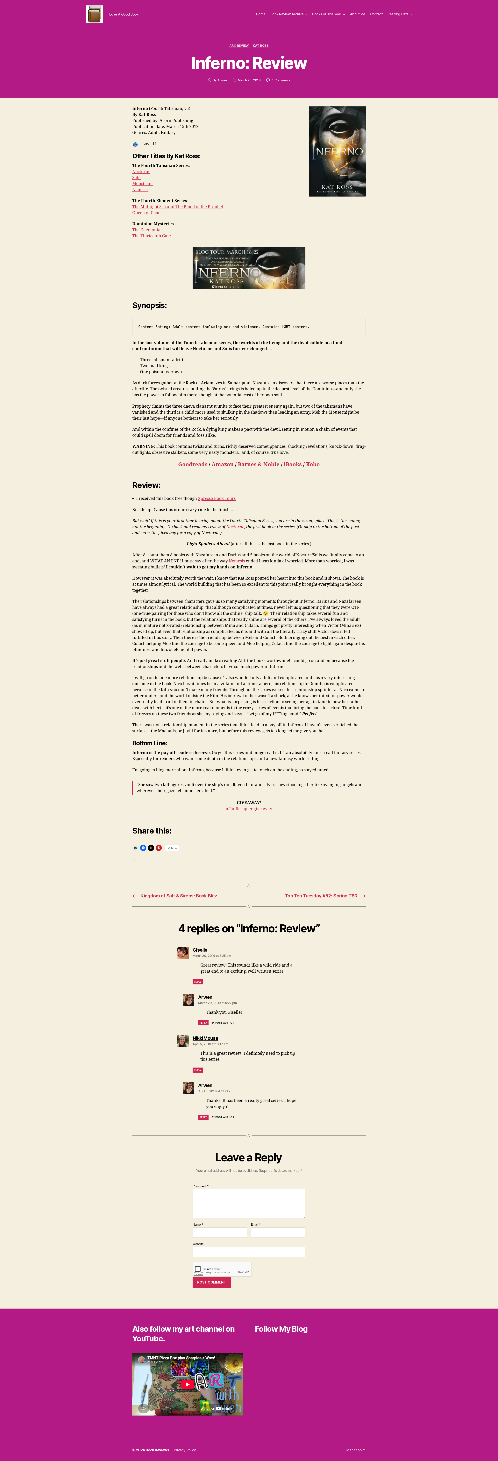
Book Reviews (157, 1450)
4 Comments (281, 80)
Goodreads (192, 464)
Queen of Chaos (147, 213)
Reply (198, 981)
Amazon (223, 464)
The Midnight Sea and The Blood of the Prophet (177, 207)
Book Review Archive (287, 14)
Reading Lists (398, 14)
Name (198, 1224)
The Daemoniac (147, 230)
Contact (376, 14)
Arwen (222, 80)
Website (198, 1244)
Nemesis (140, 189)
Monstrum (142, 183)
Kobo (313, 464)
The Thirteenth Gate (151, 236)
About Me (357, 14)
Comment (201, 1186)
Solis (136, 177)
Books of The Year (326, 14)
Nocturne (141, 171)
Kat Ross (261, 45)
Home (261, 14)
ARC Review (239, 45)
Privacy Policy (185, 1450)
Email (256, 1224)
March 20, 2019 (249, 80)
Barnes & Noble (259, 464)
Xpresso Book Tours (217, 498)
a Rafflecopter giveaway (249, 809)
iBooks (293, 464)
